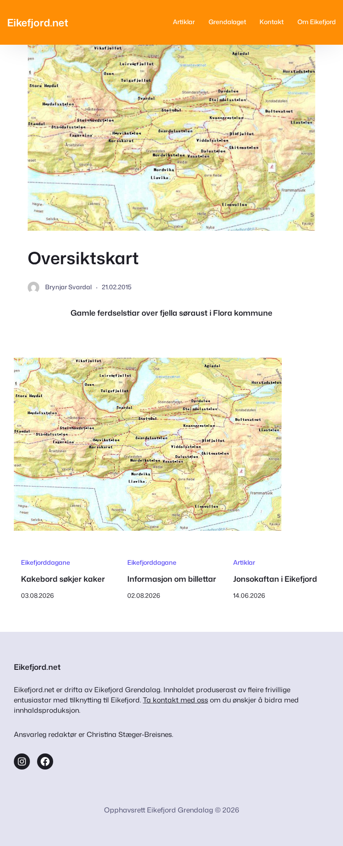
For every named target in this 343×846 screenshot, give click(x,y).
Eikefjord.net (37, 22)
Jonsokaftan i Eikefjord (275, 579)
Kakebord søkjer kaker (63, 579)
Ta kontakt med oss (175, 700)
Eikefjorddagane (45, 562)
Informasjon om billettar (171, 579)
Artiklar (244, 562)
